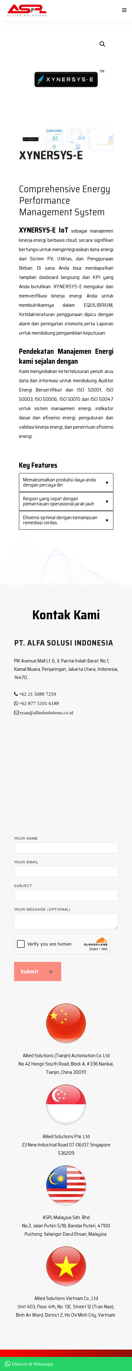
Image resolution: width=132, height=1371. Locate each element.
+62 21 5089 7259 (37, 694)
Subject (23, 885)
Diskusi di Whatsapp (32, 1364)
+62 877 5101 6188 (39, 703)
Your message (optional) (42, 909)
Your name (26, 838)
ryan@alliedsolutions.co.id (46, 712)
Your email (26, 861)
